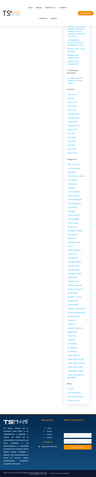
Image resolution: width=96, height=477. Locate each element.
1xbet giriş (71, 211)
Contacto (43, 18)
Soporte (62, 8)
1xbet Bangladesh (74, 203)
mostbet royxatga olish (76, 312)
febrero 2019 (72, 153)
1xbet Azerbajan (74, 195)
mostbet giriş (73, 293)
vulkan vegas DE (74, 355)
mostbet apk (72, 277)
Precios (39, 8)
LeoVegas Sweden (74, 273)
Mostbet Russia (73, 316)
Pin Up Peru (72, 336)
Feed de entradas (74, 393)
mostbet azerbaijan (75, 285)
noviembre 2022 (74, 118)
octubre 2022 (73, 122)
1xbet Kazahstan (74, 215)
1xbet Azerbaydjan (75, 199)
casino (70, 246)
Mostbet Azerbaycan (75, 289)
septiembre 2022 (74, 125)
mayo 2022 (72, 141)
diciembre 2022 (73, 114)
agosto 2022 (72, 129)
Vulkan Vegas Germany (76, 363)
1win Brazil (72, 172)
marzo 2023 (72, 102)
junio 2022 (72, 137)
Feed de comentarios (76, 396)
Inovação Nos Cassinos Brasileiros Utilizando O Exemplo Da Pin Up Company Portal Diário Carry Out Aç (76, 31)
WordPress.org (73, 400)
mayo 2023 (72, 94)
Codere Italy (72, 254)
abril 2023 (71, 98)
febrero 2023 (72, 106)
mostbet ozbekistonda (76, 308)
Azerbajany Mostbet (75, 231)
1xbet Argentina (73, 192)
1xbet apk (71, 188)
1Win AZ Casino (73, 164)
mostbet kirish (73, 304)
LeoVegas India (73, 266)
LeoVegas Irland (74, 269)
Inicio (30, 8)
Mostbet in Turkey (74, 297)
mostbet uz (72, 324)
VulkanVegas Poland (75, 371)
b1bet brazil (72, 238)
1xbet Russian (73, 223)
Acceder (71, 389)
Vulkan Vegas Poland (75, 367)
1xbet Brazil (72, 207)
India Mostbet (73, 258)
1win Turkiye (72, 180)
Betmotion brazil (74, 242)
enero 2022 (72, 149)
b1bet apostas (73, 234)
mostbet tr (72, 320)
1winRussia (72, 184)
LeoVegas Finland (74, 262)
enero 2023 (72, 110)
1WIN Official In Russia (76, 176)
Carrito (53, 18)
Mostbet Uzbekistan (75, 328)
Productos (49, 8)
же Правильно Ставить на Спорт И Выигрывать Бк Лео (76, 42)
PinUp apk (71, 340)
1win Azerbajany (74, 168)
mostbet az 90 (73, 281)
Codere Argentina (74, 250)
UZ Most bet (72, 351)
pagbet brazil (72, 332)
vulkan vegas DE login (76, 359)
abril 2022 (71, 145)
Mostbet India (73, 301)
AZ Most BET (73, 227)
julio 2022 (71, 133)
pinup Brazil (72, 343)
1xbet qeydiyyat (73, 219)
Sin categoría (72, 347)
